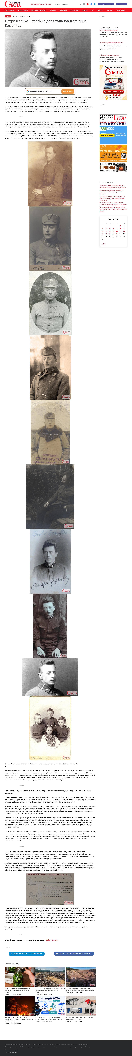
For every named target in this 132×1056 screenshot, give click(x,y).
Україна (119, 42)
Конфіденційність (11, 1052)
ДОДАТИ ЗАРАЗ (67, 91)
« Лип (104, 244)
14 (117, 231)
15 (120, 231)
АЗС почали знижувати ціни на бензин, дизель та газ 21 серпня (79, 1018)
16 (124, 231)
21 (117, 234)
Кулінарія (103, 42)
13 (113, 231)
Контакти (65, 4)
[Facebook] (91, 4)
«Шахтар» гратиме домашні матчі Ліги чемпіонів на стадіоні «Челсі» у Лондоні (113, 34)
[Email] (84, 4)
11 (106, 231)
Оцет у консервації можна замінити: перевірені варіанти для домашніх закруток (17, 990)
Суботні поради (111, 42)
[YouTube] (87, 4)
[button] (81, 4)
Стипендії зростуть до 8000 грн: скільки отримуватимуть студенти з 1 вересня (48, 1018)
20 (113, 234)
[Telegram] (94, 4)
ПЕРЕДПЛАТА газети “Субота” (41, 4)
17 (102, 234)
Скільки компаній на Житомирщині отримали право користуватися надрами (80, 989)
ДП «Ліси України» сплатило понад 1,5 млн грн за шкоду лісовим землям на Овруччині (50, 990)
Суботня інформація (110, 30)
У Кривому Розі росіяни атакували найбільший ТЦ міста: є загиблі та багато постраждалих (19, 1019)
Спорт (101, 30)
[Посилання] (13, 4)
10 (102, 231)
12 (110, 231)
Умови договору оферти (13, 1050)
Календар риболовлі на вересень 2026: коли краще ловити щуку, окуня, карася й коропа (113, 209)
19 (110, 234)
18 (106, 234)
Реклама (57, 4)
